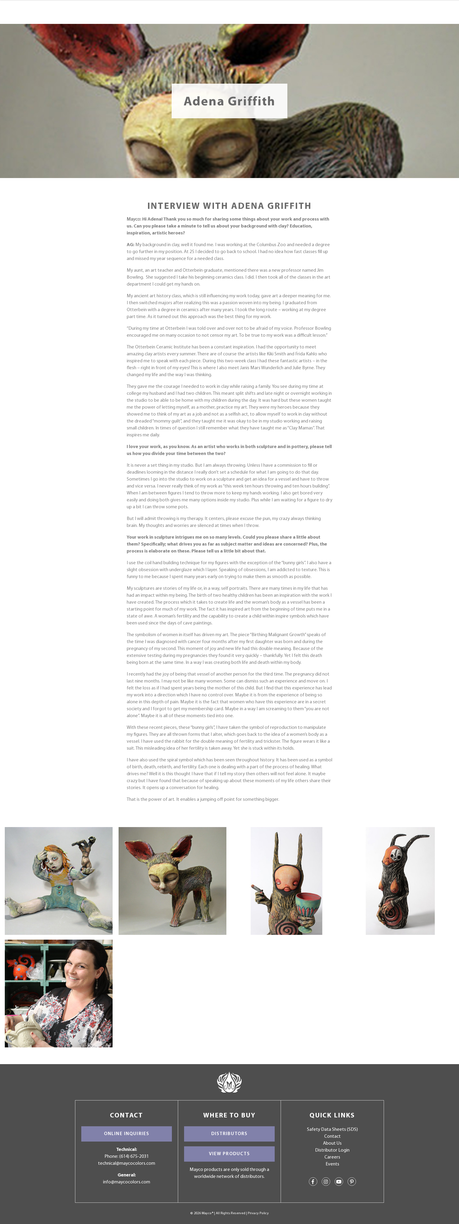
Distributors (229, 1134)
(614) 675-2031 (134, 1156)
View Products (229, 1154)
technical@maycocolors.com (126, 1163)
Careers (332, 1157)
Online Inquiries (126, 1134)
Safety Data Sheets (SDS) (332, 1129)
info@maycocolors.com (126, 1182)
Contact (332, 1136)
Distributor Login (332, 1150)
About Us (332, 1143)
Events (332, 1164)
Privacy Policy (258, 1213)
